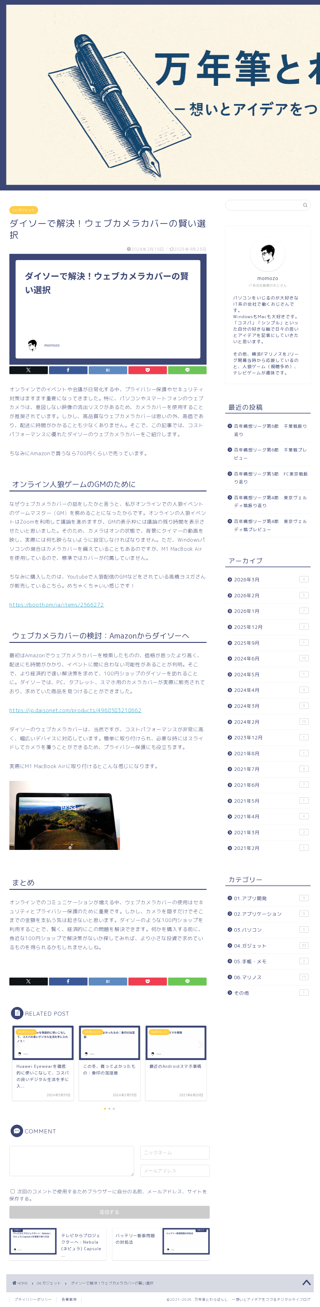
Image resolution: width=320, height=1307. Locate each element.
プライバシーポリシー (33, 1299)
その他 (269, 993)
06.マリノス (270, 977)
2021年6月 (269, 785)
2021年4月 (269, 816)
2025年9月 (269, 643)
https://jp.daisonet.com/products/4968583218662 (75, 710)
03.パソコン (269, 930)
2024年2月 (270, 722)
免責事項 (69, 1299)
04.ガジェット (23, 210)
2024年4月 (269, 690)
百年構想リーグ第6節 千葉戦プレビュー (270, 454)
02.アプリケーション (269, 914)
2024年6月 (270, 658)
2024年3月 (269, 706)
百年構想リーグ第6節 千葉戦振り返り (270, 430)
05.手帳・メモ (269, 961)
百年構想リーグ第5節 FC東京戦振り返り (271, 478)
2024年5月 (269, 674)
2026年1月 (269, 611)
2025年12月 (269, 627)
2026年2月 (269, 595)
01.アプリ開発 (269, 898)
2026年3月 (269, 579)
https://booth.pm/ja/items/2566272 (56, 604)
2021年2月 (269, 848)
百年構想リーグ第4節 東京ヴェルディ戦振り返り (270, 502)
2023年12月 (269, 737)
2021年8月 (269, 753)
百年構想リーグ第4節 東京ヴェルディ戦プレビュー (270, 525)
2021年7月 (269, 769)
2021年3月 (269, 832)
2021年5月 (269, 801)
